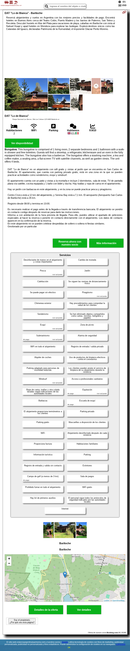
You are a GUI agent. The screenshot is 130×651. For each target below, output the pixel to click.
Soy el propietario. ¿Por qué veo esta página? (22, 621)
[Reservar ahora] (124, 12)
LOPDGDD (120, 644)
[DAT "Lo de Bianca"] (26, 94)
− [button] (9, 563)
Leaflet (106, 600)
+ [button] (9, 559)
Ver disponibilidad (22, 143)
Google (65, 642)
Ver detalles (84, 609)
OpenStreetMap (118, 600)
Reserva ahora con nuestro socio (69, 243)
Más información (106, 243)
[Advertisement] (65, 54)
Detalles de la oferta (46, 609)
